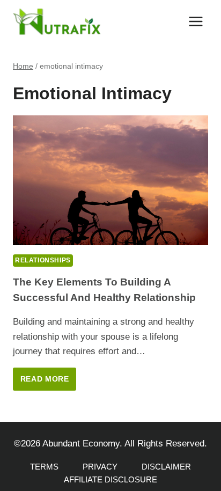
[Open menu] (195, 21)
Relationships (43, 260)
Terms (44, 466)
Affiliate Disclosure (110, 479)
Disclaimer (166, 466)
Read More (48, 383)
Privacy (100, 466)
